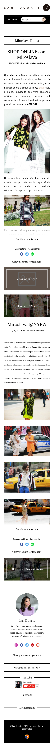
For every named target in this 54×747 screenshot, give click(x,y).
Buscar (44, 19)
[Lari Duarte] (27, 7)
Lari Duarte (27, 620)
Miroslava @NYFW (27, 278)
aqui (41, 87)
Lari (26, 63)
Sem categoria (37, 330)
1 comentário (20, 249)
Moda (32, 63)
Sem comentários (20, 539)
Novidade (41, 63)
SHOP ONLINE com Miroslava (27, 54)
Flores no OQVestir (27, 306)
